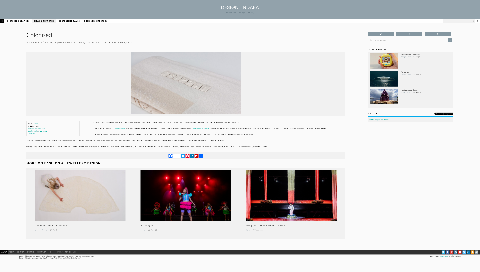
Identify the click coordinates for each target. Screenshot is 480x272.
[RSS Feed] (472, 252)
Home (2, 21)
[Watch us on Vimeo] (464, 252)
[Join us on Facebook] (409, 34)
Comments (31, 133)
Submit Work (41, 252)
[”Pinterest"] (438, 34)
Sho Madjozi (146, 225)
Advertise (30, 252)
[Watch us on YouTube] (460, 252)
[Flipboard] (196, 156)
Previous (74, 96)
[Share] (201, 156)
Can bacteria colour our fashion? (51, 225)
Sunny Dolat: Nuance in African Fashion (265, 225)
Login (52, 252)
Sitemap (59, 252)
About (11, 252)
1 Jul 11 (35, 123)
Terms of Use (70, 252)
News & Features (44, 21)
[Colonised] (186, 115)
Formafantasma (118, 128)
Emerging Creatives (18, 21)
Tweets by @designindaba (379, 119)
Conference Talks (69, 21)
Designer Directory (95, 21)
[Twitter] (183, 156)
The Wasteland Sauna (409, 90)
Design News (42, 131)
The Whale (405, 72)
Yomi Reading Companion (410, 54)
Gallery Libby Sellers (200, 128)
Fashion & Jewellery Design (37, 128)
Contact (20, 252)
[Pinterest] (188, 156)
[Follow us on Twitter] (381, 34)
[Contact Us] (476, 252)
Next (297, 96)
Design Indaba (444, 256)
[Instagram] (455, 252)
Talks (142, 229)
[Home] (240, 8)
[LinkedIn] (192, 156)
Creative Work (32, 131)
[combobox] (459, 21)
